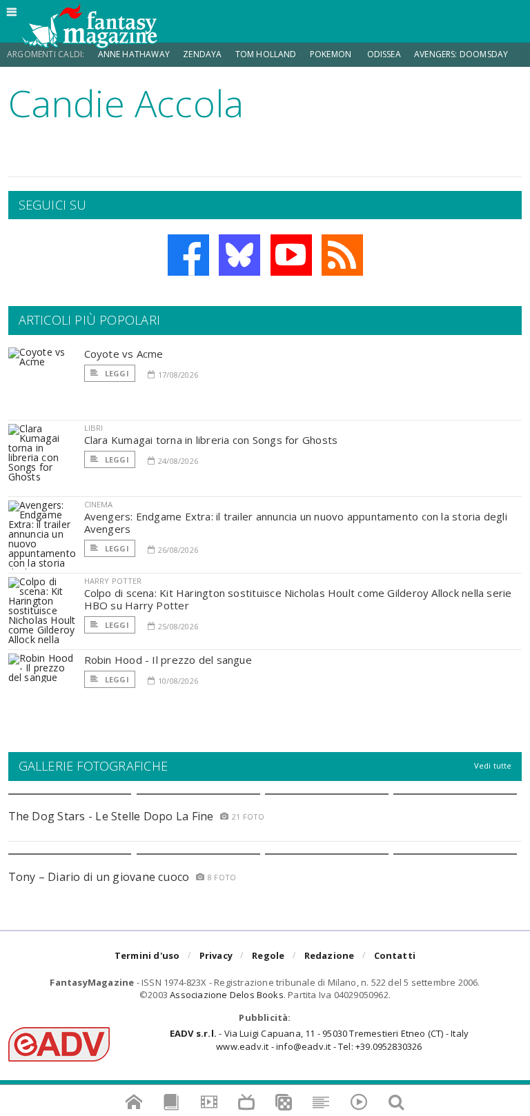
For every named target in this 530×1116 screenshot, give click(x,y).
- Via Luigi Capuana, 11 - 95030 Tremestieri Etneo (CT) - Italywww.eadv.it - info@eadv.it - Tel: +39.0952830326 (319, 1039)
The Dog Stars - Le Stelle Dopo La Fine (111, 816)
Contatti (395, 955)
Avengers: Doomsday (461, 54)
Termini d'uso (147, 955)
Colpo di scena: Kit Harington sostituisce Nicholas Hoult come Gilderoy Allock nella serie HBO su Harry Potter (298, 599)
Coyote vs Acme (124, 354)
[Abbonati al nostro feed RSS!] (342, 255)
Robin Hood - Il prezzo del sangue (168, 660)
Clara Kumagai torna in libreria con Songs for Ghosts (211, 440)
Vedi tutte (493, 765)
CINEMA (98, 504)
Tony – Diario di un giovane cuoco (99, 876)
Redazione (329, 955)
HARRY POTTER (113, 581)
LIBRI (94, 428)
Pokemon (331, 54)
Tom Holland (266, 54)
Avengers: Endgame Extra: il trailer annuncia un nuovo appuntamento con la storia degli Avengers (295, 522)
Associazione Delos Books (227, 994)
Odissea (384, 54)
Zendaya (202, 54)
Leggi (116, 373)
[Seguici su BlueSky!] (239, 255)
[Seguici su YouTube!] (291, 255)
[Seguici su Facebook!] (188, 255)
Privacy (216, 955)
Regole (268, 955)
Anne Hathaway (134, 54)
